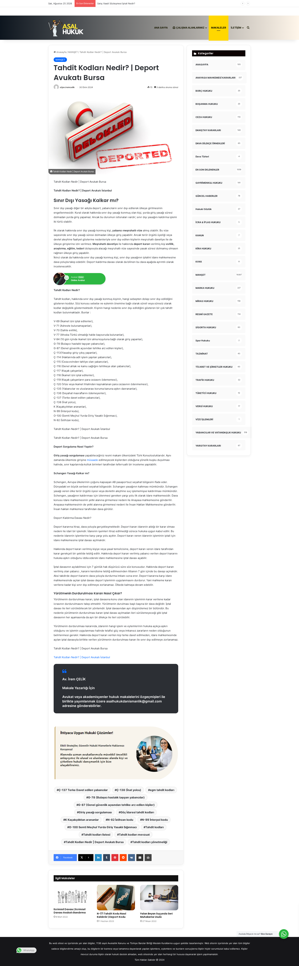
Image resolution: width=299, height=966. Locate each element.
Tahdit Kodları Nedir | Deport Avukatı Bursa (95, 842)
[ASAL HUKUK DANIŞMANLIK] (66, 27)
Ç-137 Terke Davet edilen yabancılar (83, 790)
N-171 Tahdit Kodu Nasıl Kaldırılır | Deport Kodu (111, 915)
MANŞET (73, 52)
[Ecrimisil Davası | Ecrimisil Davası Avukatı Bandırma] (73, 895)
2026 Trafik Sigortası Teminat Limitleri (117, 3)
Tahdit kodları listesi (96, 834)
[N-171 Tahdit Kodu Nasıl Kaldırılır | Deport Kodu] (116, 897)
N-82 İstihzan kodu (120, 819)
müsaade (92, 460)
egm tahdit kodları (162, 790)
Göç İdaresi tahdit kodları (137, 812)
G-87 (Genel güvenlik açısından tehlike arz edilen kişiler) (116, 805)
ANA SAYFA (161, 27)
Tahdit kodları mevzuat (134, 834)
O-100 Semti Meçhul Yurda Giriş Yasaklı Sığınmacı (103, 827)
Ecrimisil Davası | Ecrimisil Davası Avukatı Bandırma (70, 911)
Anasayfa (61, 52)
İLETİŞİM (236, 27)
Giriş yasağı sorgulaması (95, 812)
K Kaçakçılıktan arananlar (82, 819)
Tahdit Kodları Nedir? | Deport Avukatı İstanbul (82, 657)
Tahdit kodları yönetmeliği (149, 842)
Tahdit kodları (154, 827)
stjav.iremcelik (67, 87)
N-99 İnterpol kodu (155, 819)
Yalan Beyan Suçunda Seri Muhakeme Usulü (156, 915)
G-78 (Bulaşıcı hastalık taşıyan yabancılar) (116, 797)
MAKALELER (218, 27)
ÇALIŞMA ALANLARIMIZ (190, 27)
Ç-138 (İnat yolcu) (128, 790)
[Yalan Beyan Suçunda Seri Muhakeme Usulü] (159, 897)
